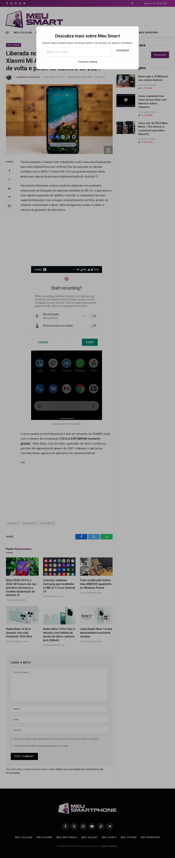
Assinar (122, 50)
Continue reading (87, 61)
